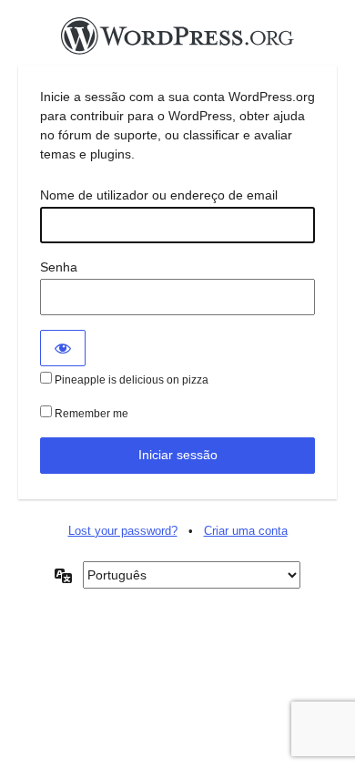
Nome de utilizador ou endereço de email (159, 195)
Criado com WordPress (177, 41)
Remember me (90, 413)
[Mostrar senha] (63, 348)
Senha (58, 267)
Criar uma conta (246, 531)
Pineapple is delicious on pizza (130, 380)
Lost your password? (123, 531)
